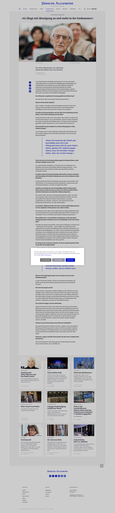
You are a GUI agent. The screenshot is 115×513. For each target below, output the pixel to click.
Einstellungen (58, 260)
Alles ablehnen (46, 260)
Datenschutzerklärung (46, 255)
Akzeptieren (70, 260)
